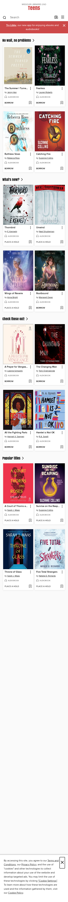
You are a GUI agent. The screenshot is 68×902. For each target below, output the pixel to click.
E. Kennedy (12, 231)
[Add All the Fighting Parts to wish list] (30, 447)
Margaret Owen (46, 297)
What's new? (11, 179)
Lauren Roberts (45, 92)
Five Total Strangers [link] (46, 572)
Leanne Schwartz (15, 371)
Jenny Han (12, 92)
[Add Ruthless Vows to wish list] (30, 169)
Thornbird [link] (10, 227)
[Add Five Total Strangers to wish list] (62, 586)
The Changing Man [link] (46, 367)
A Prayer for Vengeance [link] (17, 367)
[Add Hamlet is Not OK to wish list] (62, 447)
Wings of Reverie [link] (14, 293)
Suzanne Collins (46, 158)
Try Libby (11, 25)
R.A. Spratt (43, 436)
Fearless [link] (40, 88)
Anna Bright (12, 297)
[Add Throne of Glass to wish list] (30, 586)
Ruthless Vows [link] (12, 154)
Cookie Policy (15, 892)
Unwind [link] (40, 227)
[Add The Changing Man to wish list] (62, 381)
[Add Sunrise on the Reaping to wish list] (62, 521)
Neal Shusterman (46, 231)
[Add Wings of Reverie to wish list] (30, 308)
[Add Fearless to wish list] (62, 103)
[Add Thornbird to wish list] (30, 242)
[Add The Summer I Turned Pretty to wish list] (30, 103)
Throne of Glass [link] (13, 572)
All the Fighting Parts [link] (16, 432)
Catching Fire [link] (43, 154)
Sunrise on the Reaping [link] (48, 506)
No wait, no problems (17, 40)
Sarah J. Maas (13, 510)
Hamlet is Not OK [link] (45, 432)
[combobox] (27, 17)
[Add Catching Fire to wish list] (62, 169)
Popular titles (11, 458)
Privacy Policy (28, 864)
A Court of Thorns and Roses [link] (17, 506)
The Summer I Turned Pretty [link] (17, 88)
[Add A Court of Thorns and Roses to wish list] (30, 521)
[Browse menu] (63, 17)
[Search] (4, 17)
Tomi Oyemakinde (47, 371)
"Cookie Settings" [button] (47, 880)
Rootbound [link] (42, 293)
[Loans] (56, 18)
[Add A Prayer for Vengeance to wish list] (30, 381)
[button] (30, 88)
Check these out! (13, 318)
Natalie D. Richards (47, 576)
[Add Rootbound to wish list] (62, 308)
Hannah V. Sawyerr (15, 436)
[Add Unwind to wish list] (62, 242)
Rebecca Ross (13, 158)
